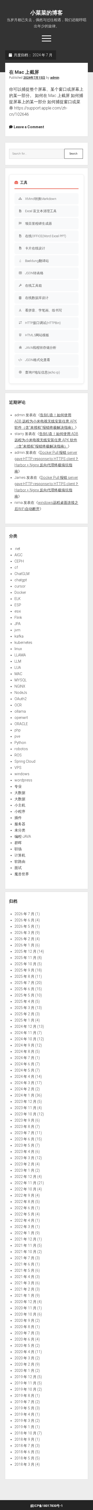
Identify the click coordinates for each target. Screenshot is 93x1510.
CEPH (19, 561)
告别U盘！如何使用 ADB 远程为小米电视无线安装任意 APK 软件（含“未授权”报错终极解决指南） (45, 421)
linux (18, 649)
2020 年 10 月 (25, 1314)
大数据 (19, 793)
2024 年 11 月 (25, 1033)
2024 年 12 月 (25, 1026)
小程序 (19, 811)
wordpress (23, 780)
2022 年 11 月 (25, 1183)
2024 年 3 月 (24, 1083)
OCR (18, 705)
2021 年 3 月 (24, 1283)
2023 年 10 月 (25, 1114)
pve (17, 736)
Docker (20, 592)
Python (20, 743)
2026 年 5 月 (24, 926)
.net (17, 549)
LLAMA (20, 655)
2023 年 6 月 (24, 1139)
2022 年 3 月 (24, 1227)
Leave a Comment (29, 127)
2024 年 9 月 (24, 1045)
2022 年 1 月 (24, 1233)
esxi (17, 611)
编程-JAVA (22, 836)
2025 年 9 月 (24, 970)
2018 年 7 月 (24, 1446)
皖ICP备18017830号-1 (46, 1506)
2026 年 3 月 (24, 933)
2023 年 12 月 (25, 1101)
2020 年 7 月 (24, 1333)
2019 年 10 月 (25, 1389)
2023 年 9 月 (24, 1120)
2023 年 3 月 (24, 1158)
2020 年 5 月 (24, 1345)
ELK (17, 599)
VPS (17, 768)
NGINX (19, 686)
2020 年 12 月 (25, 1302)
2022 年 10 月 (25, 1189)
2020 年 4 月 (24, 1352)
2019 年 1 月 (24, 1427)
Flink (18, 617)
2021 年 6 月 (24, 1264)
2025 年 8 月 (24, 976)
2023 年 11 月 (25, 1108)
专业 (18, 786)
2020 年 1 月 (24, 1370)
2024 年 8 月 (24, 1051)
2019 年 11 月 (25, 1383)
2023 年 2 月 (24, 1164)
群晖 (18, 843)
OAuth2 (20, 699)
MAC (18, 674)
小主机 (19, 805)
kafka (19, 636)
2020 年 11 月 (25, 1308)
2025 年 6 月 (24, 989)
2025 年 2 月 (24, 1014)
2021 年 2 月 (24, 1289)
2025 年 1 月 (24, 1020)
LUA (17, 667)
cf (16, 567)
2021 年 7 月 (24, 1258)
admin (54, 78)
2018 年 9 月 (24, 1439)
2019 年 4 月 (24, 1414)
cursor (20, 586)
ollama (20, 711)
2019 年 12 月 (25, 1377)
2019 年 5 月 (24, 1408)
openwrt (21, 718)
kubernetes (23, 642)
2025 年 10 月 (25, 964)
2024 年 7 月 (24, 1058)
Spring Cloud (24, 761)
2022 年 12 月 (25, 1177)
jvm (17, 630)
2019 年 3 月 (24, 1421)
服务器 (19, 824)
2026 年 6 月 (24, 920)
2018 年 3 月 (24, 1464)
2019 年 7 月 (24, 1402)
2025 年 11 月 (25, 958)
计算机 (19, 855)
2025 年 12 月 (25, 951)
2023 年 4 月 (24, 1152)
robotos (21, 749)
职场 (18, 849)
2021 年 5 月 (24, 1270)
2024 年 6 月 (24, 1064)
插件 (18, 818)
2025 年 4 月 (24, 1001)
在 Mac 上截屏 (24, 72)
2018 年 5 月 (24, 1458)
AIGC (18, 555)
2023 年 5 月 (24, 1145)
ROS (18, 755)
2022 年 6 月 (24, 1208)
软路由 (19, 861)
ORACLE (21, 724)
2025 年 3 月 (24, 1008)
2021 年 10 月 (25, 1252)
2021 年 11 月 (25, 1245)
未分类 (19, 830)
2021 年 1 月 (24, 1295)
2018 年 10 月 (25, 1433)
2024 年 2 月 (24, 1089)
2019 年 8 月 (24, 1395)
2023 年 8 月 (24, 1126)
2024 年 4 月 (24, 1076)
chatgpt (20, 580)
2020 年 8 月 (24, 1327)
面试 (18, 868)
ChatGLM (21, 574)
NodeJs (20, 692)
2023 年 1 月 (24, 1170)
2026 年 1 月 (24, 945)
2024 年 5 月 (24, 1070)
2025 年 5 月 (24, 995)
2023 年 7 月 (24, 1133)
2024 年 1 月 (24, 1095)
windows (21, 774)
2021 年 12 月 (25, 1239)
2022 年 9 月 (24, 1195)
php (17, 730)
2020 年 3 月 (24, 1358)
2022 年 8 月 (24, 1202)
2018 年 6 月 (24, 1452)
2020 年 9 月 (24, 1320)
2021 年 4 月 (24, 1277)
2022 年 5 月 (24, 1214)
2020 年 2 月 (24, 1364)
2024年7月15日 (34, 78)
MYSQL (20, 680)
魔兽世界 (21, 874)
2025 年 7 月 (24, 983)
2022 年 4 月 (24, 1220)
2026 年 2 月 (24, 939)
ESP (17, 605)
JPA (17, 624)
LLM (17, 661)
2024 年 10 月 (25, 1039)
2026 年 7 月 (24, 914)
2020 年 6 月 (24, 1339)
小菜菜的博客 (46, 13)
